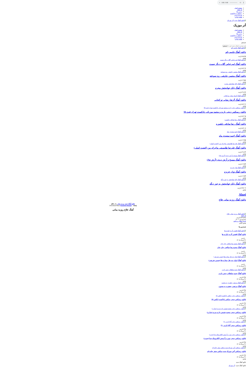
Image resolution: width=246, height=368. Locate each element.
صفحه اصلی (238, 8)
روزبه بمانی (120, 204)
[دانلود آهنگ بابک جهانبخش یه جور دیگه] (233, 179)
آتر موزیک (232, 365)
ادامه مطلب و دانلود (239, 221)
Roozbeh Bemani (126, 205)
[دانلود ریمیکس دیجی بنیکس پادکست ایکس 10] (231, 296)
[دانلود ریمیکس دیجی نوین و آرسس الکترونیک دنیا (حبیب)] (227, 334)
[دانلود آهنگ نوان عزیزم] (238, 167)
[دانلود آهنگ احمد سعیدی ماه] (236, 132)
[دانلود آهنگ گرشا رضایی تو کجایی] (235, 96)
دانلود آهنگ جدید (130, 204)
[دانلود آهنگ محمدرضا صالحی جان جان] (233, 244)
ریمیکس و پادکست (236, 13)
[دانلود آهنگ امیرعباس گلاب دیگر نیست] (233, 60)
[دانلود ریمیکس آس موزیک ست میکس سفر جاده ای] (229, 348)
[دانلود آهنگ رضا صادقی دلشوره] (235, 120)
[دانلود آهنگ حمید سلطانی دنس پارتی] (234, 270)
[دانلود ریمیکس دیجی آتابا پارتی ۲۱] (235, 322)
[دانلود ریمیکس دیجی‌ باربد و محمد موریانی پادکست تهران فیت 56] (225, 108)
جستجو (225, 46)
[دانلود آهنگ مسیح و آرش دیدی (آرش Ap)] (232, 155)
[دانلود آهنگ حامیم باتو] (238, 48)
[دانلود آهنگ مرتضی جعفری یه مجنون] (233, 283)
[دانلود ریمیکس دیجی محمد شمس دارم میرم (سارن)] (229, 308)
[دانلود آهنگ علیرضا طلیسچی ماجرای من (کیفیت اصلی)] (228, 143)
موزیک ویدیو (238, 15)
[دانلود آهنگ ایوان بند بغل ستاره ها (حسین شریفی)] (230, 257)
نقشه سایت (238, 17)
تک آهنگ (239, 10)
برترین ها (239, 11)
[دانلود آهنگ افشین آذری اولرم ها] (235, 231)
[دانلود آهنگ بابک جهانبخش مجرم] (235, 84)
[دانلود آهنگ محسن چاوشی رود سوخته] (233, 72)
